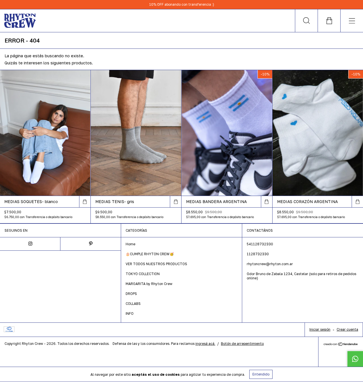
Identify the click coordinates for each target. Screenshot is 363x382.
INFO (130, 313)
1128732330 (258, 254)
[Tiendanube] (340, 344)
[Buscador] (306, 20)
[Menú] (351, 20)
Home (130, 244)
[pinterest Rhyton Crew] (90, 243)
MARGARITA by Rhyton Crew (149, 284)
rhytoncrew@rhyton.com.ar (270, 264)
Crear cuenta (347, 329)
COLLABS (133, 303)
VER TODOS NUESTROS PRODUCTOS (156, 264)
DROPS (131, 294)
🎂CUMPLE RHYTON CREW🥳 (150, 254)
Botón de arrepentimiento (242, 343)
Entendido (260, 374)
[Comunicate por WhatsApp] (355, 359)
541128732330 (260, 244)
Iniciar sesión (319, 329)
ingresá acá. (205, 343)
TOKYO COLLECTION (143, 274)
